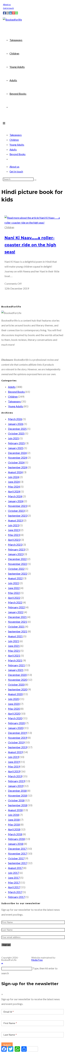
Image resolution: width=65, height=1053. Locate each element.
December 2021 (17, 617)
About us (7, 4)
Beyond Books (18, 154)
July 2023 (13, 525)
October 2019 (16, 742)
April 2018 (14, 829)
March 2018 (15, 834)
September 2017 (17, 863)
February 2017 (16, 896)
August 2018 (15, 810)
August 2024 (15, 472)
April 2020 (14, 713)
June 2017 (14, 877)
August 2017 (15, 867)
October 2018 (16, 800)
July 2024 (13, 477)
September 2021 (17, 631)
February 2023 (16, 549)
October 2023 (16, 510)
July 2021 (13, 641)
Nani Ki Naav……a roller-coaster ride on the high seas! (30, 244)
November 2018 (17, 795)
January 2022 (15, 612)
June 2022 (14, 588)
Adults (13, 149)
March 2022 (15, 602)
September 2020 (17, 689)
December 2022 (17, 559)
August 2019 (15, 752)
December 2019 (17, 732)
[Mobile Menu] (4, 123)
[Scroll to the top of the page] (2, 963)
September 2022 (17, 573)
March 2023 (15, 544)
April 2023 (14, 539)
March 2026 (15, 419)
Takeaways (16, 134)
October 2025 (16, 433)
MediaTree (37, 959)
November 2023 (17, 505)
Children (14, 139)
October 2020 (16, 684)
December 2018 (17, 790)
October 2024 (16, 462)
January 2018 (15, 843)
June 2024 (14, 481)
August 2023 (15, 520)
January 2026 (15, 423)
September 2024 (17, 467)
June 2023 (14, 530)
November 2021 (17, 621)
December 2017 (17, 848)
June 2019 (14, 761)
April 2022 (14, 597)
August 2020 (15, 694)
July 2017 (13, 872)
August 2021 (15, 636)
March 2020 (15, 718)
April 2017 (14, 887)
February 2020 (16, 723)
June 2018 (14, 819)
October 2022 (16, 568)
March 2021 (15, 660)
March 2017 (15, 892)
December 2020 (17, 674)
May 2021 (14, 650)
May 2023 (14, 534)
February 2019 (16, 781)
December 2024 (17, 452)
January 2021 (15, 669)
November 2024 (17, 457)
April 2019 (14, 771)
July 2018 (13, 814)
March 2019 (15, 776)
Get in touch (8, 8)
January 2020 (15, 727)
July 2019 (13, 756)
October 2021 (16, 626)
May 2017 (14, 882)
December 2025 (17, 428)
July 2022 (13, 583)
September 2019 (17, 747)
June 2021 (14, 645)
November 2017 (17, 853)
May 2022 (14, 592)
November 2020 (17, 679)
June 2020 (14, 703)
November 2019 (17, 737)
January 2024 (15, 501)
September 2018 (17, 805)
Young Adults (17, 144)
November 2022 (17, 563)
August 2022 (15, 578)
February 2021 (16, 665)
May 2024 (14, 486)
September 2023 (17, 515)
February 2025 (16, 443)
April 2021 (14, 655)
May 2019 (14, 766)
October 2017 (16, 858)
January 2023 (15, 554)
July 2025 (13, 438)
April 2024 (14, 491)
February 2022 (16, 607)
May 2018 (14, 824)
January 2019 (15, 785)
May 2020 (14, 708)
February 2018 (16, 838)
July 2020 (13, 698)
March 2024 (15, 496)
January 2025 (15, 448)
